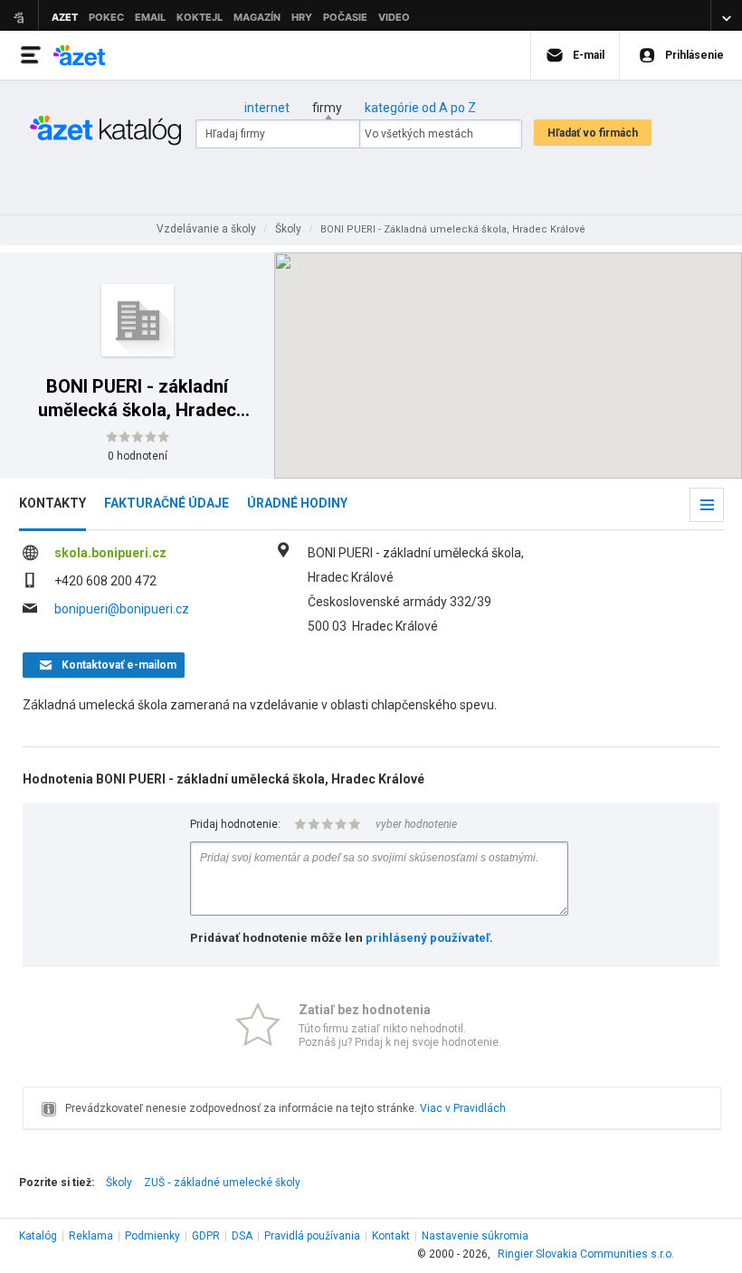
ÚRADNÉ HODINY (297, 503)
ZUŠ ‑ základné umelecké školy (222, 1182)
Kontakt (391, 1236)
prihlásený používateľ (428, 938)
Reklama (91, 1236)
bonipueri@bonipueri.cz (121, 609)
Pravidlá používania (312, 1236)
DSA (242, 1236)
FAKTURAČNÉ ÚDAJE (166, 503)
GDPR (206, 1236)
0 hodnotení (137, 456)
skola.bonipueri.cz (110, 553)
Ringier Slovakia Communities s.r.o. (586, 1254)
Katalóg (38, 1236)
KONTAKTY (52, 503)
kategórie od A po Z (420, 107)
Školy (119, 1182)
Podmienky (152, 1236)
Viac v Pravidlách (463, 1108)
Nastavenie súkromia (475, 1236)
